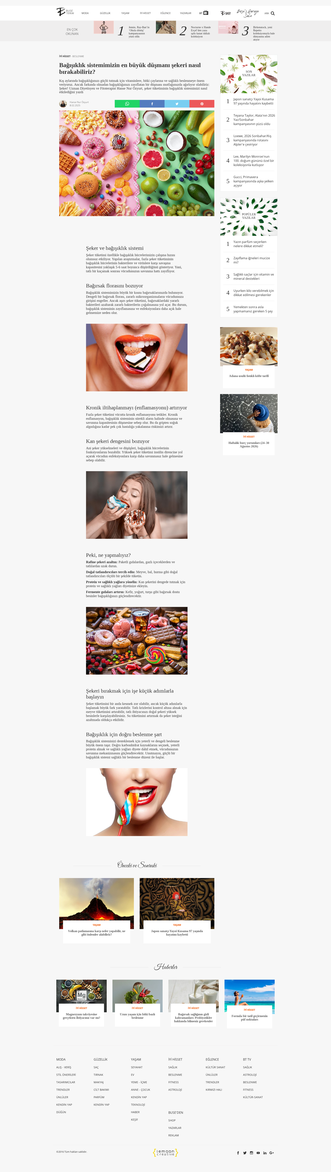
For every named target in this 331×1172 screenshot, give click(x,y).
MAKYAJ (99, 1082)
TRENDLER (63, 1089)
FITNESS (173, 1082)
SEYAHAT (137, 1067)
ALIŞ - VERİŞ (63, 1067)
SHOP (171, 1120)
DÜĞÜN (61, 1112)
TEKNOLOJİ (138, 1104)
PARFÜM (99, 1097)
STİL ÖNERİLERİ (66, 1075)
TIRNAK (98, 1075)
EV (132, 1075)
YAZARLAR (185, 13)
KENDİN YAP (64, 1104)
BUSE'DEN (175, 1112)
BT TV (247, 1059)
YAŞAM (125, 13)
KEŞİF (134, 1119)
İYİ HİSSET (145, 13)
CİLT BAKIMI (101, 1089)
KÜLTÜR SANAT (215, 1067)
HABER (135, 1112)
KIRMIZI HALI (214, 1089)
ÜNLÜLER (62, 1097)
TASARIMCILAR (65, 1082)
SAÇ (96, 1067)
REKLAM (173, 1135)
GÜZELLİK (105, 13)
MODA (85, 13)
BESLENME (78, 56)
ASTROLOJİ (175, 1089)
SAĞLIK (172, 1067)
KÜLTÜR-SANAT (253, 1097)
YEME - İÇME (139, 1082)
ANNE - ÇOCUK (140, 1089)
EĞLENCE (166, 13)
